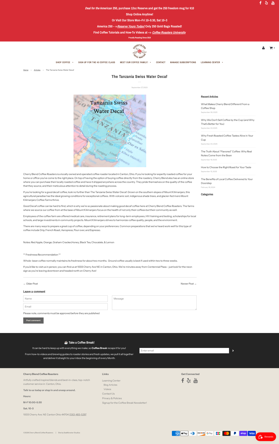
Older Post (32, 283)
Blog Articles (110, 384)
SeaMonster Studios (72, 433)
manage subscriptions (183, 62)
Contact (161, 62)
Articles (37, 70)
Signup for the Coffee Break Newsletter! (124, 402)
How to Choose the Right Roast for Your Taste (226, 167)
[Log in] (263, 47)
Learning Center (211, 62)
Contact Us (108, 393)
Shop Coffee (63, 62)
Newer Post (187, 283)
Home (25, 70)
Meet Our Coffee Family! (134, 62)
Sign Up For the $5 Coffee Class (96, 62)
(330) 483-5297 (77, 414)
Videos (107, 389)
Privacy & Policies (112, 398)
